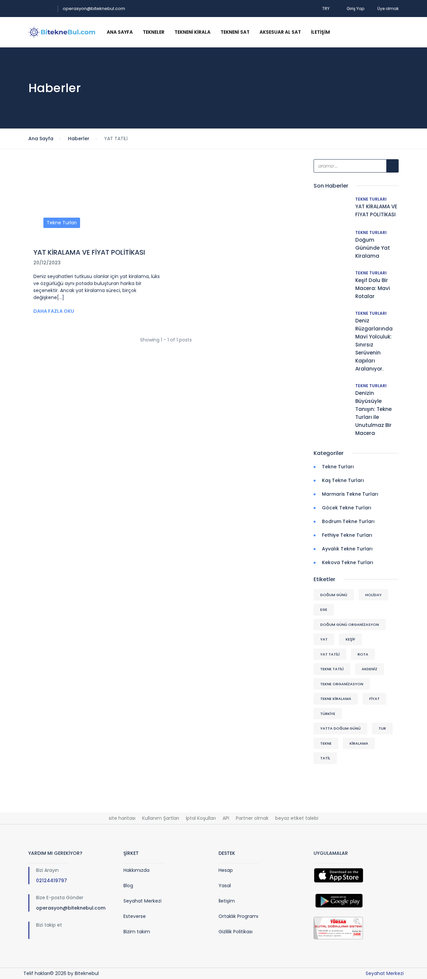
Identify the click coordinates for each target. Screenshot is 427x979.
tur (382, 728)
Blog (128, 885)
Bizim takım (136, 931)
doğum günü (333, 594)
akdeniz (369, 669)
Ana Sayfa (120, 32)
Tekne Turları (62, 222)
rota (363, 654)
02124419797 (51, 880)
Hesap (226, 870)
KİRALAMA (359, 743)
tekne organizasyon (341, 684)
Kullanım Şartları (160, 818)
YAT (324, 639)
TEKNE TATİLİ (332, 669)
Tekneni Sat (235, 32)
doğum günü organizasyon (349, 624)
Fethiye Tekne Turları (347, 535)
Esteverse (134, 916)
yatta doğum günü (340, 728)
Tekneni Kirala (192, 32)
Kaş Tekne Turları (343, 480)
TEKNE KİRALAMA (335, 698)
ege (323, 609)
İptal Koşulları (201, 818)
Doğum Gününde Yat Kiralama (372, 247)
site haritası (122, 818)
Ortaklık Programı (238, 916)
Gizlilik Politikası (236, 931)
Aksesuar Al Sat (280, 32)
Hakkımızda (136, 870)
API (226, 818)
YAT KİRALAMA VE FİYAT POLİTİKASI (89, 252)
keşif (350, 639)
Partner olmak (252, 818)
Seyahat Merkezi (142, 901)
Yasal (225, 885)
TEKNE (326, 743)
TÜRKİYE (327, 713)
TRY (326, 8)
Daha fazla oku (53, 311)
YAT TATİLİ (330, 654)
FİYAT (374, 698)
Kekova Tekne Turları (347, 562)
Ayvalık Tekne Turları (347, 548)
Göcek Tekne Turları (346, 507)
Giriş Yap (355, 8)
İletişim (320, 32)
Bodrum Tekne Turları (348, 521)
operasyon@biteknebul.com (94, 8)
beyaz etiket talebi (296, 818)
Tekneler (153, 32)
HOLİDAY (373, 594)
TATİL (325, 758)
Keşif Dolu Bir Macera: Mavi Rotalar (372, 288)
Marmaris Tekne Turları (350, 494)
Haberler (78, 138)
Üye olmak (388, 8)
